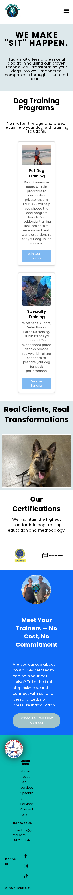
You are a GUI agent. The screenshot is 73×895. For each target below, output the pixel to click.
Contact (26, 809)
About (25, 777)
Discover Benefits (36, 383)
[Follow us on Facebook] (26, 856)
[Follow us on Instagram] (26, 866)
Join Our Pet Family (36, 255)
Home (25, 771)
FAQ (23, 815)
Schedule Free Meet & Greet (37, 720)
